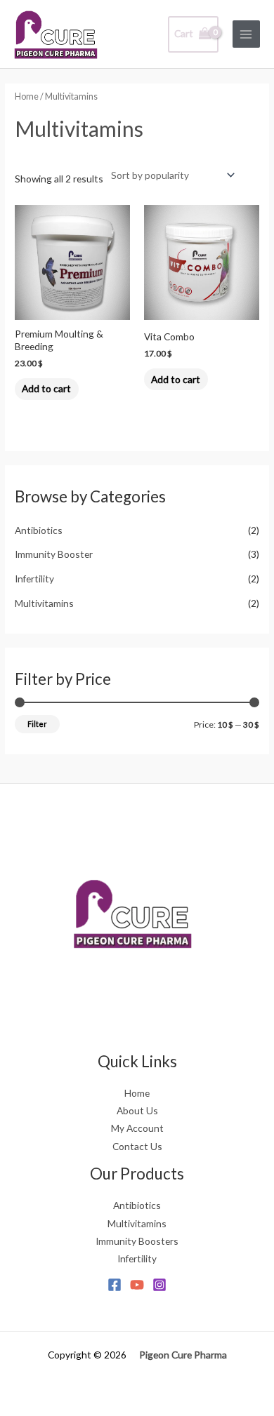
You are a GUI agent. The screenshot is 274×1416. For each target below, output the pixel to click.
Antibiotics (39, 530)
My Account (137, 1128)
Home (27, 96)
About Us (137, 1110)
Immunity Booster (54, 554)
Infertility (34, 579)
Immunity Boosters (137, 1241)
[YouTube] (137, 1285)
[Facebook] (114, 1285)
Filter (37, 723)
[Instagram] (159, 1285)
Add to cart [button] (46, 388)
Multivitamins (44, 603)
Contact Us (137, 1146)
